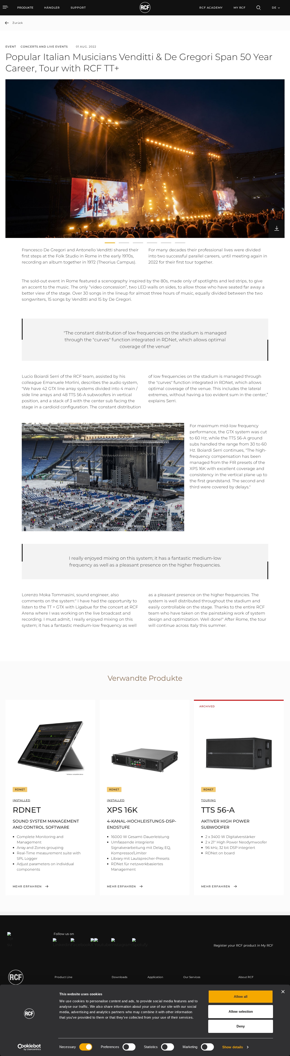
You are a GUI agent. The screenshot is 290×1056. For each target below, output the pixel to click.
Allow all (240, 996)
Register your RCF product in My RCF (243, 945)
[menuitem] (52, 8)
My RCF (240, 7)
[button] (110, 243)
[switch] (129, 1047)
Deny (241, 1026)
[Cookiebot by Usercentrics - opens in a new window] (29, 1047)
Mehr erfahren (27, 886)
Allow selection (241, 1011)
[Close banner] (283, 991)
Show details (232, 1047)
